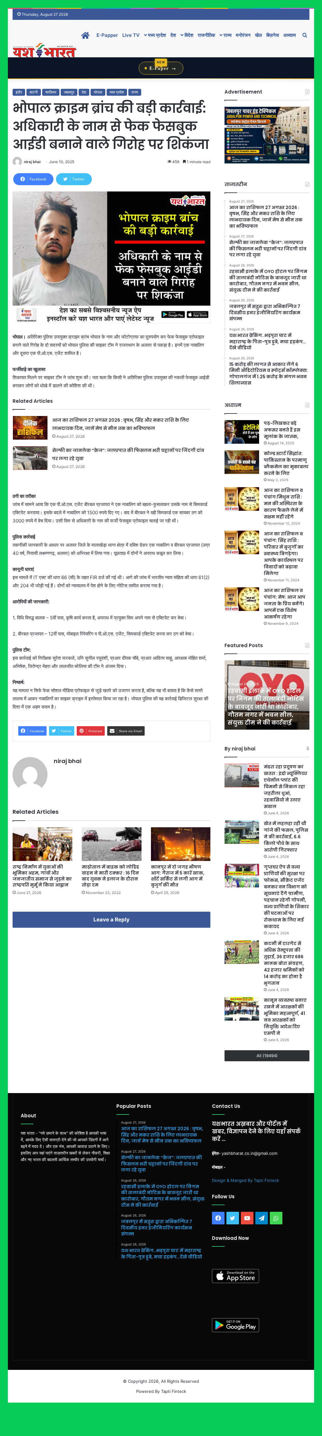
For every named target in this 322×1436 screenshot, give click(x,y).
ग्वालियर (50, 92)
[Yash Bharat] (44, 51)
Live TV (131, 35)
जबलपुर (69, 92)
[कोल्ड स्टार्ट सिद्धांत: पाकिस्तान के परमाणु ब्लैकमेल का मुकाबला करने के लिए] (242, 462)
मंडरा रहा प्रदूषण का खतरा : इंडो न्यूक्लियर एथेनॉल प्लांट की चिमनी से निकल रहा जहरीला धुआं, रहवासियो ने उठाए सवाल (285, 787)
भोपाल (98, 92)
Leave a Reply (111, 919)
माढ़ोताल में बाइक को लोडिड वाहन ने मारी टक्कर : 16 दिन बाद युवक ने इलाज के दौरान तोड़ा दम (110, 876)
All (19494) (267, 1055)
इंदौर (19, 92)
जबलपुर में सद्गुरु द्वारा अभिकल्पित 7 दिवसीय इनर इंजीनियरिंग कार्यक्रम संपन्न (264, 715)
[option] (267, 695)
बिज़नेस (272, 35)
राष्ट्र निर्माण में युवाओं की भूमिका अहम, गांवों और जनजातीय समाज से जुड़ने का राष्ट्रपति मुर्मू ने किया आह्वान (42, 876)
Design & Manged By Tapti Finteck (245, 1180)
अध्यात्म (289, 35)
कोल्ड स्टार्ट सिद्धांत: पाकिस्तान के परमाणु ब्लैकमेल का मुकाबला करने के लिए (286, 463)
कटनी (34, 92)
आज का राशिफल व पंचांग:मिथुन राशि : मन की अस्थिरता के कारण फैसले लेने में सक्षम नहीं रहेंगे (283, 503)
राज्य (226, 35)
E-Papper (107, 35)
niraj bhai (32, 161)
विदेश (188, 35)
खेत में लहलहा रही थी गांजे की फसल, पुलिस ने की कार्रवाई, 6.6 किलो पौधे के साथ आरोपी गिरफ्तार (286, 836)
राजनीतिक (206, 35)
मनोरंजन (243, 35)
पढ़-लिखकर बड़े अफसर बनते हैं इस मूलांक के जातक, (282, 430)
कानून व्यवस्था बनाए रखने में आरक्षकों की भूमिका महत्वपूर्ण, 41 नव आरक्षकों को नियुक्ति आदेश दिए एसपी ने (285, 1016)
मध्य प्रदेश (156, 35)
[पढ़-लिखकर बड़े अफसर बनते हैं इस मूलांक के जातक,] (242, 432)
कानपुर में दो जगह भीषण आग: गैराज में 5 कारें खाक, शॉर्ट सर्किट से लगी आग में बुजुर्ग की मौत (177, 876)
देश (173, 35)
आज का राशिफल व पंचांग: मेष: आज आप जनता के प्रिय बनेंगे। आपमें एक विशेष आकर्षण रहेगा (284, 603)
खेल (258, 35)
